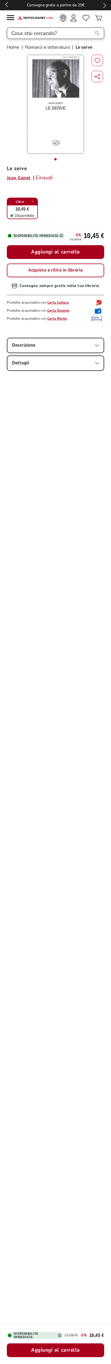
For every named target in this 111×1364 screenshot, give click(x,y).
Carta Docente (58, 310)
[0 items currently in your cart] (98, 18)
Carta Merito (57, 318)
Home (13, 47)
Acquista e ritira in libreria (55, 270)
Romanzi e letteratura (47, 47)
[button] (97, 76)
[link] (63, 18)
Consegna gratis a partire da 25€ (56, 5)
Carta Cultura (58, 302)
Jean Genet (19, 178)
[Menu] (12, 18)
